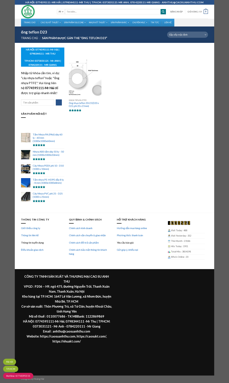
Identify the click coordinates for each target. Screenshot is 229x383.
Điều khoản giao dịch (32, 249)
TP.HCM (10, 368)
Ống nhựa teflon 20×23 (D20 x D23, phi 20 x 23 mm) (84, 104)
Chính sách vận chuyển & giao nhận (87, 235)
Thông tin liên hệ (30, 235)
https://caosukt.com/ (91, 336)
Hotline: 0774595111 (18, 375)
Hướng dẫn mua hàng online (132, 228)
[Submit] (163, 11)
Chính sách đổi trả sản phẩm (84, 242)
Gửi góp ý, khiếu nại (127, 249)
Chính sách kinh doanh (80, 228)
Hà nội (9, 361)
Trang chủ (29, 38)
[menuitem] (29, 22)
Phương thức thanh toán (130, 235)
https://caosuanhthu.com (57, 336)
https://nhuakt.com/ (66, 341)
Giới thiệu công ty (30, 228)
